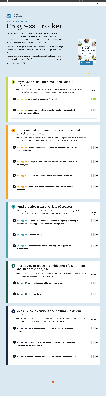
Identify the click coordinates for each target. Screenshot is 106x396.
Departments (85, 1)
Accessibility (69, 1)
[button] (54, 99)
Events (73, 1)
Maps (81, 1)
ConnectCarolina (91, 1)
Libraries (77, 1)
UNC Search (97, 1)
